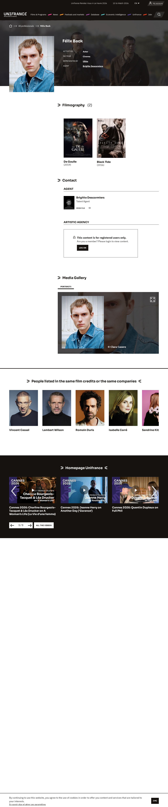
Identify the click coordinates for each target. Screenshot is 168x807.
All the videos (44, 525)
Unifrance (137, 14)
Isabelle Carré (118, 430)
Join (150, 14)
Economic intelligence (116, 14)
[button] (152, 300)
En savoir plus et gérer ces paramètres (27, 804)
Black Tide (104, 162)
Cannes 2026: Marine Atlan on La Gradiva (138, 509)
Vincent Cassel (19, 430)
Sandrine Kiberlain (154, 430)
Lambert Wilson (53, 430)
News (55, 14)
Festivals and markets (74, 14)
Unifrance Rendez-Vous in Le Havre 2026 (89, 3)
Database (95, 14)
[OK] (155, 801)
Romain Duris (85, 430)
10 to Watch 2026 (121, 3)
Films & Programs (38, 14)
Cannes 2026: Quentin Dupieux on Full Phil (87, 509)
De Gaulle (70, 161)
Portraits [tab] (65, 286)
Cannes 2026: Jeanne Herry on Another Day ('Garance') (33, 509)
